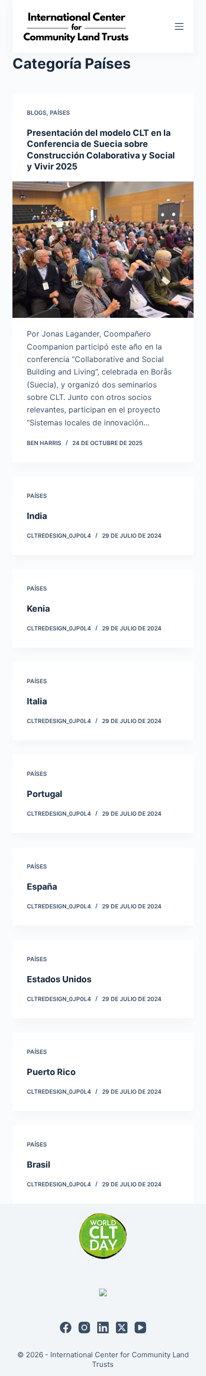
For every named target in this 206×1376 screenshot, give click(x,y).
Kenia (38, 609)
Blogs (36, 112)
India (37, 516)
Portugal (44, 794)
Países (60, 112)
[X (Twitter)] (121, 1327)
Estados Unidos (59, 979)
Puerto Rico (51, 1072)
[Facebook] (65, 1327)
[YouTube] (140, 1327)
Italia (37, 701)
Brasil (38, 1164)
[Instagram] (84, 1327)
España (42, 886)
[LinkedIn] (103, 1327)
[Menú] (179, 26)
